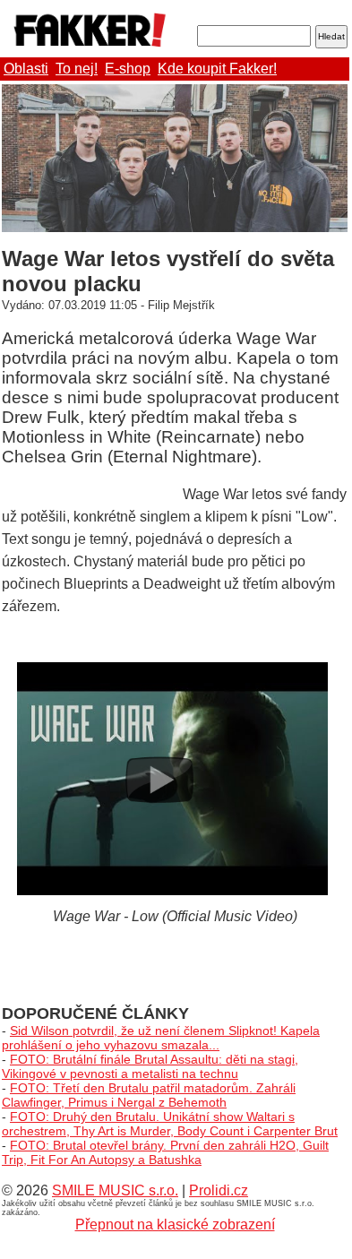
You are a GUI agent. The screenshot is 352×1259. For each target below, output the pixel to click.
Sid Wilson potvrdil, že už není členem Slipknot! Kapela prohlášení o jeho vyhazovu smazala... (161, 1037)
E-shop (127, 68)
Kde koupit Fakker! (217, 68)
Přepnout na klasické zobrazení (175, 1224)
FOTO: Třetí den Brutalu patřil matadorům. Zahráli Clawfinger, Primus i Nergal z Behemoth (149, 1095)
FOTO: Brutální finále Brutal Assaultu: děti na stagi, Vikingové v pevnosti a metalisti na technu (150, 1066)
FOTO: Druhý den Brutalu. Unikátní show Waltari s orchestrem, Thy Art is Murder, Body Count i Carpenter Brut (170, 1123)
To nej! (77, 68)
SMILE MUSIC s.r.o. (115, 1190)
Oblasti (26, 68)
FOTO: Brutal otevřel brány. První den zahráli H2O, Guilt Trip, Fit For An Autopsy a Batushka (165, 1152)
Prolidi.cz (218, 1190)
